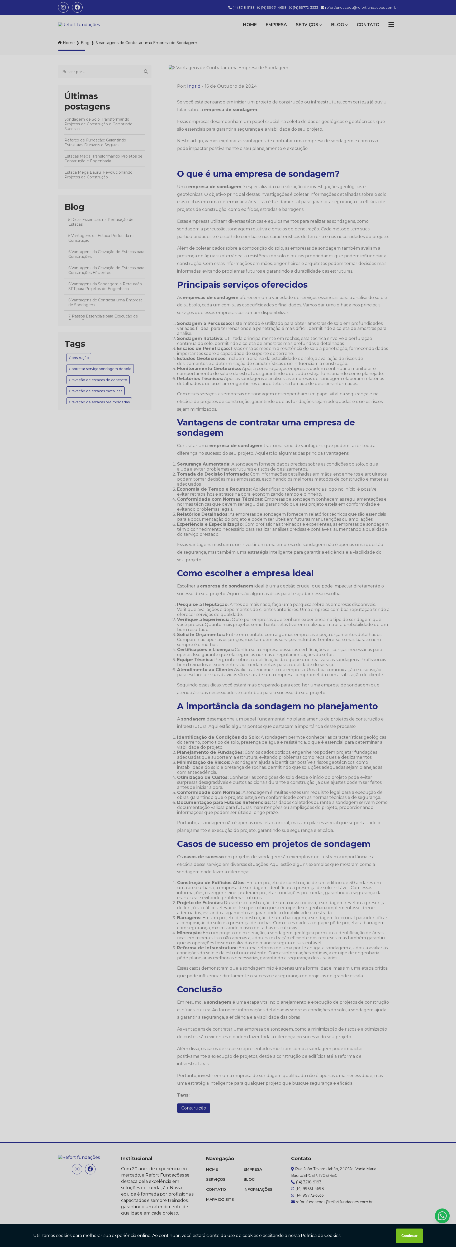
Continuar (409, 1236)
